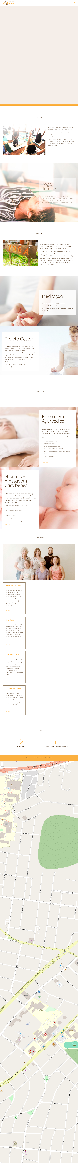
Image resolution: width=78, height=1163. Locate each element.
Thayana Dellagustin (13, 689)
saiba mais (8, 610)
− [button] (2, 765)
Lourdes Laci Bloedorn (14, 654)
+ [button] (2, 763)
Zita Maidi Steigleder (13, 586)
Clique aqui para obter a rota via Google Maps (39, 758)
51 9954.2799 (7, 367)
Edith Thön (10, 620)
